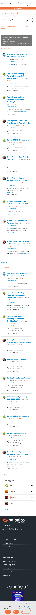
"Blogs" (4, 41)
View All (3, 262)
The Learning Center (10, 568)
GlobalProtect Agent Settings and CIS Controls (18, 180)
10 (32, 485)
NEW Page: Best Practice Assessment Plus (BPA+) (17, 56)
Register (20, 3)
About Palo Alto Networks (12, 529)
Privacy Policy (27, 606)
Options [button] (28, 20)
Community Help (9, 565)
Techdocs (6, 575)
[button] (8, 612)
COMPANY (7, 525)
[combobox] (11, 13)
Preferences (26, 612)
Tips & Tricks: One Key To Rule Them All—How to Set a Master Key (18, 76)
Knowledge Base (9, 572)
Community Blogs (9, 20)
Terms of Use (7, 547)
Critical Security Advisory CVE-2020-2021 (17, 203)
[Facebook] (26, 587)
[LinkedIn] (20, 587)
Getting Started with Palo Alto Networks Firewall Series (19, 123)
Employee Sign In (31, 3)
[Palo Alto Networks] (18, 520)
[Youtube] (15, 587)
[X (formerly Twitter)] (9, 587)
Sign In (25, 3)
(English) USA (31, 6)
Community (12, 41)
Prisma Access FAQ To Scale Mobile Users (18, 243)
